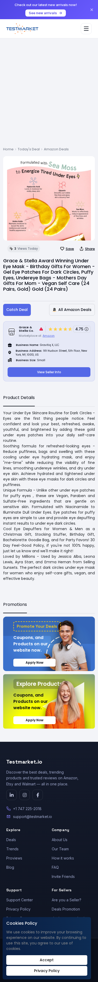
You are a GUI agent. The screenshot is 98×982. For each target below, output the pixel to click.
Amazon (49, 336)
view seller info (49, 372)
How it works (63, 858)
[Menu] (86, 28)
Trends (12, 849)
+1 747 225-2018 (27, 808)
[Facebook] (37, 795)
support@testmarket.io (32, 816)
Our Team (60, 849)
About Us (59, 839)
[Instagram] (24, 795)
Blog (10, 867)
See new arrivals (43, 13)
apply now (34, 662)
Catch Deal (17, 309)
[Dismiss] (91, 9)
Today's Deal (29, 149)
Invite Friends (63, 876)
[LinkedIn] (11, 795)
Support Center (19, 900)
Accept (47, 960)
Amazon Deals (56, 149)
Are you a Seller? (66, 900)
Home (8, 149)
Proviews (14, 858)
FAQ (55, 867)
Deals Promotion (66, 909)
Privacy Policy (18, 909)
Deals (11, 839)
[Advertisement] (49, 94)
